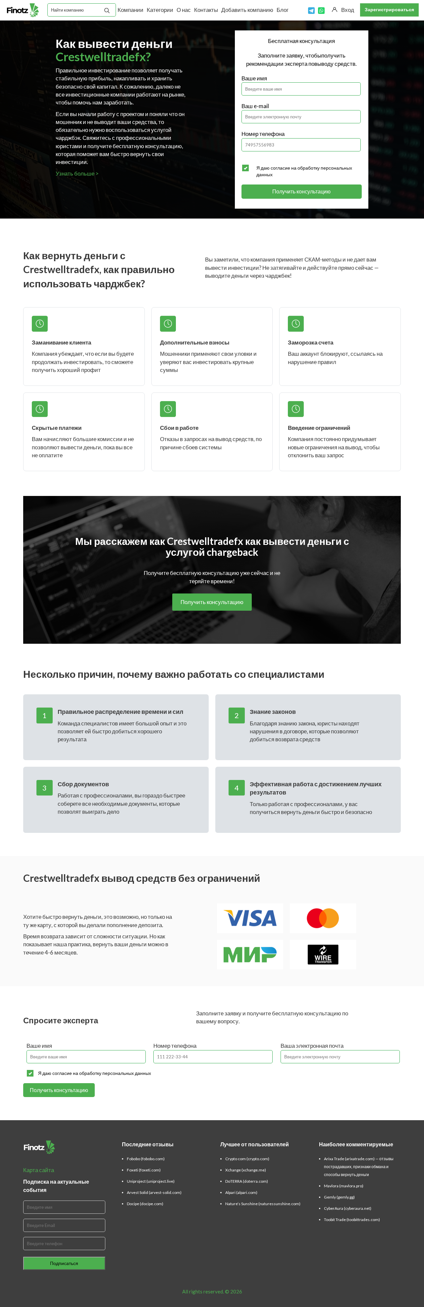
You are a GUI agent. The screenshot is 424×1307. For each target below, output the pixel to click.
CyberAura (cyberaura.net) (347, 1208)
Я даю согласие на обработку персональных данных (304, 171)
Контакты (206, 9)
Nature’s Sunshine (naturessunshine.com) (262, 1203)
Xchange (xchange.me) (245, 1169)
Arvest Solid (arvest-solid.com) (154, 1192)
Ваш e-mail (255, 105)
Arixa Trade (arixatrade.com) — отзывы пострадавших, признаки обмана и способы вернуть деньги (359, 1166)
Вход (347, 9)
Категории (160, 9)
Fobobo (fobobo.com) (146, 1158)
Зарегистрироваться (389, 9)
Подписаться (64, 1263)
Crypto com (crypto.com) (247, 1158)
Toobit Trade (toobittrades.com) (352, 1219)
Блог (283, 9)
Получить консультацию (301, 191)
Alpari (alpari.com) (241, 1192)
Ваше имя (254, 78)
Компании (130, 9)
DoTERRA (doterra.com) (246, 1181)
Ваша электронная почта (312, 1045)
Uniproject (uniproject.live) (151, 1181)
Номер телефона (263, 133)
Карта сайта (38, 1169)
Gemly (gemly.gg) (339, 1197)
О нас (184, 9)
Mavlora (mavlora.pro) (343, 1185)
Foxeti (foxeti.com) (144, 1169)
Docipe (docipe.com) (145, 1203)
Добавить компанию (247, 9)
